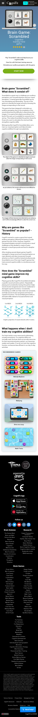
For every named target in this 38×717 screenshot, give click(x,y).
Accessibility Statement (14, 709)
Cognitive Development (19, 638)
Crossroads (28, 584)
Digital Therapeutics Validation (27, 534)
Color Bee (28, 579)
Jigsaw (28, 590)
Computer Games (27, 536)
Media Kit (19, 701)
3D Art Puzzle (10, 613)
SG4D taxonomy (27, 553)
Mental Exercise (18, 655)
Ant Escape (9, 584)
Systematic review (27, 551)
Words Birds (28, 611)
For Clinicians (19, 622)
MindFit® (19, 630)
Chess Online (10, 569)
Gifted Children (18, 663)
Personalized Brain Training (19, 651)
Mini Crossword (9, 571)
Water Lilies (28, 606)
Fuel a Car (28, 592)
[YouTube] (19, 525)
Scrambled (9, 604)
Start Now (19, 71)
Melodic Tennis (9, 602)
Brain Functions (9, 552)
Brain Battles (19, 665)
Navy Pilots (27, 541)
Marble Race (9, 600)
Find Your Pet (10, 606)
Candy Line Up (28, 571)
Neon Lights (9, 588)
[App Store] (19, 500)
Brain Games (19, 653)
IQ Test (19, 667)
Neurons (9, 539)
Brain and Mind (9, 535)
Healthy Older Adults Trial (27, 539)
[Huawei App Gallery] (19, 512)
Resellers (18, 634)
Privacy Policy (18, 698)
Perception (10, 560)
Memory (9, 558)
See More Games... (28, 613)
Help (29, 705)
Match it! (9, 594)
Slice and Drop (28, 602)
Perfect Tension (28, 600)
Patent (19, 628)
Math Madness (9, 598)
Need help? (29, 710)
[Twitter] (14, 525)
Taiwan (6, 713)
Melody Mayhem (9, 608)
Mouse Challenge (28, 598)
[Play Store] (19, 506)
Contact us (23, 705)
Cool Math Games (19, 659)
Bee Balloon (27, 581)
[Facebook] (9, 525)
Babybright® (19, 632)
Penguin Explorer (28, 575)
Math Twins (27, 594)
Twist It (28, 604)
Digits (28, 577)
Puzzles (28, 573)
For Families (18, 620)
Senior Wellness (27, 543)
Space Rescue (10, 596)
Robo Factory (10, 581)
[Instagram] (24, 525)
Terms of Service (8, 698)
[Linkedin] (28, 525)
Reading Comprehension (19, 661)
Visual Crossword (9, 592)
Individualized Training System (19, 642)
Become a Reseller (13, 705)
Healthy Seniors (27, 545)
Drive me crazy (9, 590)
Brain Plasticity (9, 541)
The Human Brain (10, 533)
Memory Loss (10, 547)
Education (19, 626)
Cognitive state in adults (27, 549)
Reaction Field (28, 608)
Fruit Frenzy (9, 573)
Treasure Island (9, 586)
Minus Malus (28, 596)
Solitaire (9, 579)
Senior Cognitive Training (27, 547)
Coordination (10, 556)
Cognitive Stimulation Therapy (19, 647)
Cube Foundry (28, 586)
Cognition (10, 545)
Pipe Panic (9, 575)
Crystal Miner (10, 577)
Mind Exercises (18, 649)
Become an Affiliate (29, 701)
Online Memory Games (19, 657)
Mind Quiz (19, 645)
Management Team (29, 698)
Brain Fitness (10, 543)
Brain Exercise (19, 640)
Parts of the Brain (10, 537)
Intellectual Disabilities (9, 550)
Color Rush (9, 611)
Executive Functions (10, 554)
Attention (9, 562)
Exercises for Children (18, 636)
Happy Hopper (28, 569)
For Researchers (19, 624)
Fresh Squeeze (28, 588)
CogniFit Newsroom (9, 701)
